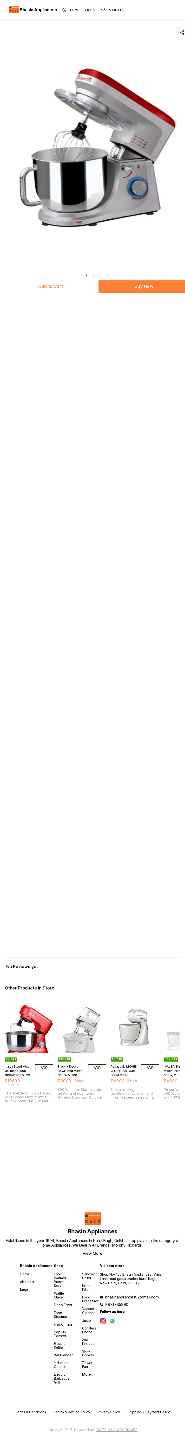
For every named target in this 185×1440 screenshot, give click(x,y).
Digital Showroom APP (117, 1430)
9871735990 (116, 1304)
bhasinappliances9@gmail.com (132, 1297)
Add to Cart (50, 286)
